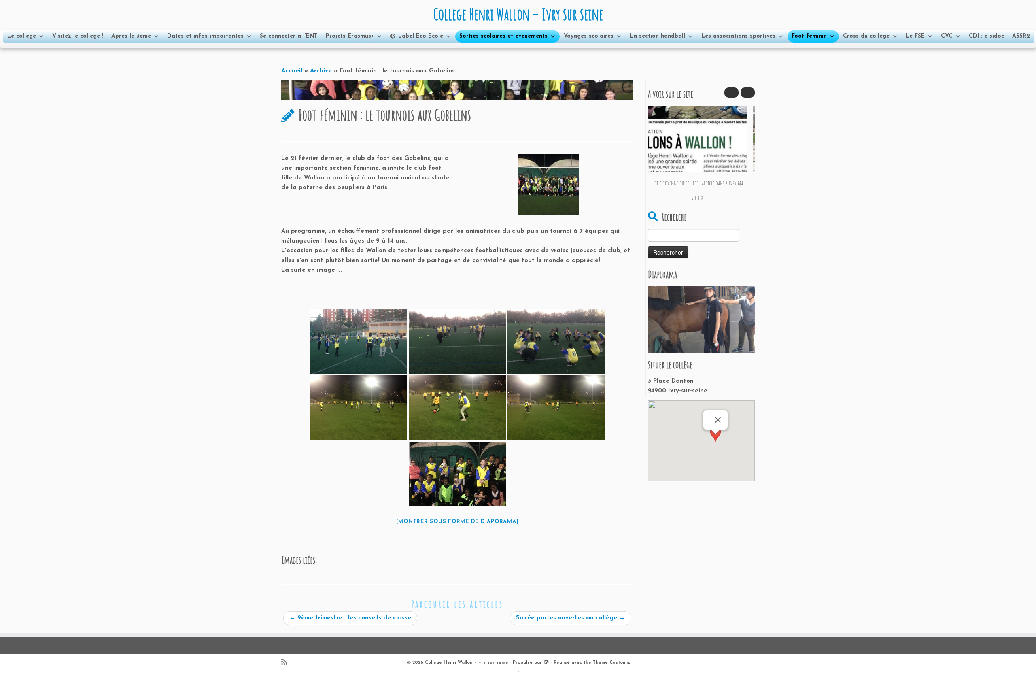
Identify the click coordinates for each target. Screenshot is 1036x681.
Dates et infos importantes (205, 36)
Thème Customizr (612, 662)
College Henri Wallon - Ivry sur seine (466, 662)
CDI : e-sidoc (986, 36)
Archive (321, 71)
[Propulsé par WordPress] (546, 661)
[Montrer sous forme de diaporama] (457, 521)
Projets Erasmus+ (350, 36)
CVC (947, 36)
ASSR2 (1021, 36)
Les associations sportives (738, 36)
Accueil (291, 71)
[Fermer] (718, 420)
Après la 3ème (131, 36)
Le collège (21, 36)
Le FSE (915, 36)
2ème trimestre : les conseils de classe (350, 618)
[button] (748, 92)
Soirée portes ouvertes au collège (570, 618)
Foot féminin (809, 36)
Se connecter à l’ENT (289, 36)
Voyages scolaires (589, 36)
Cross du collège (866, 36)
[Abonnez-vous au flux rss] (286, 663)
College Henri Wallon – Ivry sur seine (518, 14)
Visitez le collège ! (77, 36)
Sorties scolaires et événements (503, 36)
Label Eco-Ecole (420, 36)
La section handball (657, 36)
